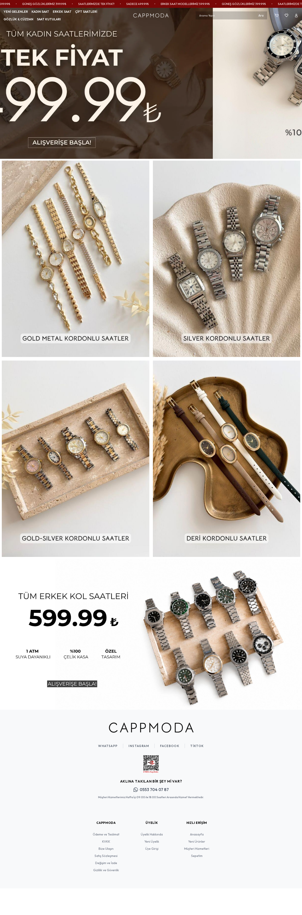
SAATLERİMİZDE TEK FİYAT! (51, 4)
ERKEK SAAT (62, 12)
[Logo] (151, 15)
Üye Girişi (151, 849)
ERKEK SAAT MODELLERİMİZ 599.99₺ (139, 4)
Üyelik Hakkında (152, 834)
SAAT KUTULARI (49, 19)
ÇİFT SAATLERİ (86, 12)
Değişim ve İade (106, 863)
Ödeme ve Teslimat (106, 834)
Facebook (169, 746)
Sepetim (197, 856)
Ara (261, 15)
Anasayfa (197, 834)
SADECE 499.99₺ (92, 4)
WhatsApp (108, 746)
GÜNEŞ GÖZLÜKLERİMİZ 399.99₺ (198, 4)
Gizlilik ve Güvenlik (106, 870)
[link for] (151, 83)
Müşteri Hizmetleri (196, 849)
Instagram (139, 746)
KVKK (106, 841)
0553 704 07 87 (154, 789)
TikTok (197, 746)
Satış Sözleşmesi (106, 856)
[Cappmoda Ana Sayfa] (151, 727)
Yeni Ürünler (196, 841)
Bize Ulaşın (106, 849)
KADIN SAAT (40, 12)
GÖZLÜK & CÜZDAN (18, 19)
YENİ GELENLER (16, 12)
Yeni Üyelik (151, 841)
